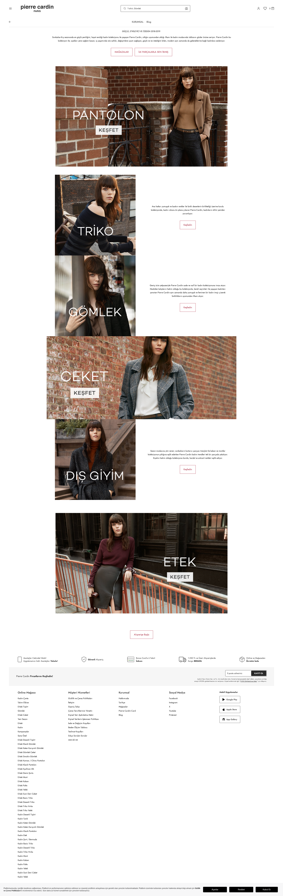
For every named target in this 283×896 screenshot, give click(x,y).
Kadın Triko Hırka (25, 851)
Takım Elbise (23, 702)
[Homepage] (37, 8)
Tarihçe (122, 702)
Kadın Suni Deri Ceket (27, 872)
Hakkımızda (124, 698)
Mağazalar (123, 706)
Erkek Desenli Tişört (26, 739)
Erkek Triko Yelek (25, 810)
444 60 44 (73, 739)
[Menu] (10, 8)
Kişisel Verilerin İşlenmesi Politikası (83, 719)
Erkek (20, 723)
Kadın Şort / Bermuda (27, 839)
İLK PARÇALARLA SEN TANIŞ (153, 52)
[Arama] (125, 8)
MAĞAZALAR (122, 52)
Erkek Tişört (23, 706)
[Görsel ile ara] (186, 8)
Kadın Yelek (23, 868)
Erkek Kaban (23, 781)
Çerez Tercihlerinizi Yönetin (80, 710)
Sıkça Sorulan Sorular (77, 735)
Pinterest (172, 714)
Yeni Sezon (22, 719)
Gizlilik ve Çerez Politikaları (80, 698)
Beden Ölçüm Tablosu (77, 727)
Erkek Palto (22, 785)
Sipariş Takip (74, 706)
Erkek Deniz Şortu (25, 773)
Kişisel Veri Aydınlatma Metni (80, 714)
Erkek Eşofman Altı (26, 768)
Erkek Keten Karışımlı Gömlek (31, 748)
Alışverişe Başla (141, 634)
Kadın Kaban (23, 860)
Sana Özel (22, 735)
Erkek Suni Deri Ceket (27, 793)
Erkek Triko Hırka (25, 806)
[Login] (258, 8)
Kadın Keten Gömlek (27, 822)
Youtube (172, 710)
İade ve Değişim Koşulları (79, 723)
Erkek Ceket (23, 714)
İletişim (71, 702)
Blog (121, 714)
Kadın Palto (23, 864)
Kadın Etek (22, 835)
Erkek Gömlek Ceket (26, 752)
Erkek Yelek (23, 789)
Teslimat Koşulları (75, 731)
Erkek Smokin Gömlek (27, 756)
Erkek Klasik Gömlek (27, 743)
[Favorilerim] (265, 8)
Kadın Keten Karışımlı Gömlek (31, 826)
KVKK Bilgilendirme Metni (249, 681)
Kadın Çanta (23, 698)
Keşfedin (188, 225)
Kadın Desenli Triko (26, 847)
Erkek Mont (22, 777)
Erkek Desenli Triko (26, 802)
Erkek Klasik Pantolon (27, 764)
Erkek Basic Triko (25, 797)
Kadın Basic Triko (25, 843)
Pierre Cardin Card (127, 710)
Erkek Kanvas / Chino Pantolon (31, 760)
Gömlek (21, 710)
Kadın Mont (23, 856)
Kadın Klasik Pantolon (27, 831)
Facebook (173, 698)
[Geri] (10, 22)
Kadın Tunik (23, 818)
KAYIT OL (258, 673)
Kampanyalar (23, 731)
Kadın (20, 727)
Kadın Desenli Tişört (26, 814)
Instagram (173, 702)
